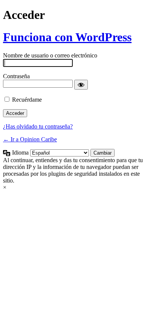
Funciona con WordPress (67, 37)
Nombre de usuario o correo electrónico (50, 55)
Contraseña (16, 76)
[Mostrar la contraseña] (81, 85)
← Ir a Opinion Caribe (30, 139)
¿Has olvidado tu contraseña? (38, 126)
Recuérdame (27, 99)
